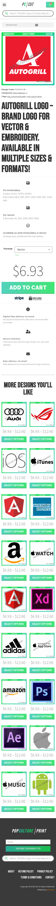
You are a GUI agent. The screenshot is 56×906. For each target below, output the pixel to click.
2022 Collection (19, 93)
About (11, 871)
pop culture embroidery (16, 96)
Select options (14, 439)
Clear (17, 255)
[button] (4, 4)
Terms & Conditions (31, 877)
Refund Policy (25, 871)
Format (8, 249)
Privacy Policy (45, 871)
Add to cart (28, 287)
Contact (50, 877)
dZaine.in (51, 890)
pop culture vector (34, 96)
